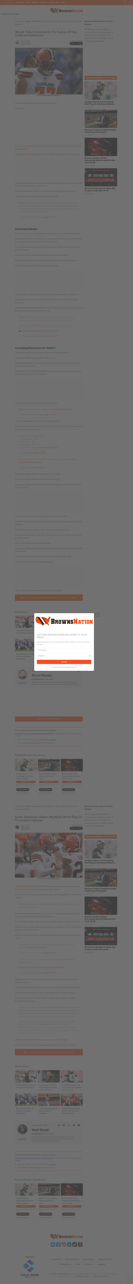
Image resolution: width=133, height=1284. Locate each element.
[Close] (97, 615)
